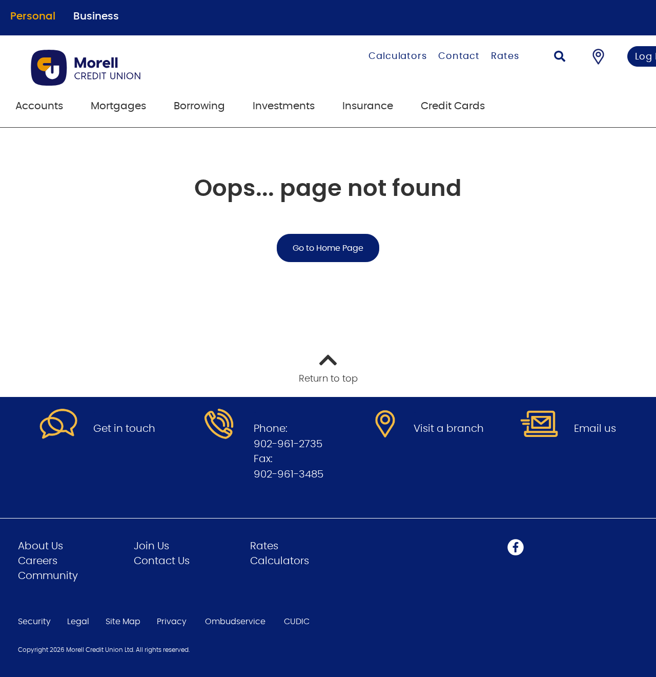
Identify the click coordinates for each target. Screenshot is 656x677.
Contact (459, 56)
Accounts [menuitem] (39, 106)
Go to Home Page (328, 248)
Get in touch (124, 429)
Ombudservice (235, 622)
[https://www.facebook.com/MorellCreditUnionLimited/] (515, 547)
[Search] (559, 58)
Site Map (123, 622)
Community (48, 576)
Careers (37, 561)
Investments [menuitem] (284, 106)
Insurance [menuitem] (367, 106)
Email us (595, 429)
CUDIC (297, 622)
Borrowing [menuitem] (199, 106)
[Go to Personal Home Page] (137, 68)
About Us (40, 546)
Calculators (397, 56)
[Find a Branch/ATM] (598, 56)
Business (96, 16)
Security (34, 622)
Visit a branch (449, 429)
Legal (78, 622)
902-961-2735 (288, 444)
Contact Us (162, 561)
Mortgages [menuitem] (118, 106)
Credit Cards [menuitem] (453, 106)
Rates (505, 56)
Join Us (151, 546)
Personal (32, 16)
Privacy (172, 622)
